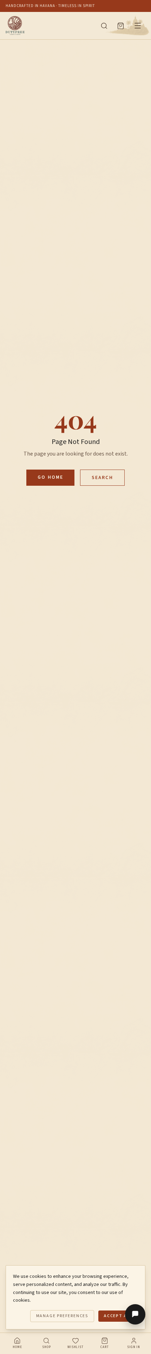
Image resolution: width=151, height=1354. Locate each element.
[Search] (104, 26)
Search (102, 477)
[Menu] (137, 25)
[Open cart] (120, 26)
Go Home (50, 477)
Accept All (118, 1316)
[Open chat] (135, 1314)
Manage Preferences (62, 1316)
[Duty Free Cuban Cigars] (48, 25)
